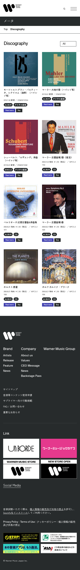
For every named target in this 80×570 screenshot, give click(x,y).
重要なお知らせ (11, 412)
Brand (7, 349)
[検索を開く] (64, 9)
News (6, 371)
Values (25, 360)
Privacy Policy (10, 522)
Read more (9, 110)
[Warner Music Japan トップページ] (12, 8)
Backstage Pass (31, 376)
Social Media (12, 485)
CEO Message (30, 365)
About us (27, 355)
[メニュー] (74, 9)
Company (28, 349)
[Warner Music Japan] (12, 336)
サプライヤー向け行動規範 (17, 400)
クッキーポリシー (46, 522)
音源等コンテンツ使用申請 (17, 395)
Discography (17, 29)
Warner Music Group (59, 349)
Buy (19, 110)
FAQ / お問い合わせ (14, 406)
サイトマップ (10, 389)
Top (6, 29)
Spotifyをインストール (15, 512)
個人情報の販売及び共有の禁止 (47, 509)
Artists (7, 355)
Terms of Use (27, 522)
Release (8, 360)
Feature (8, 365)
